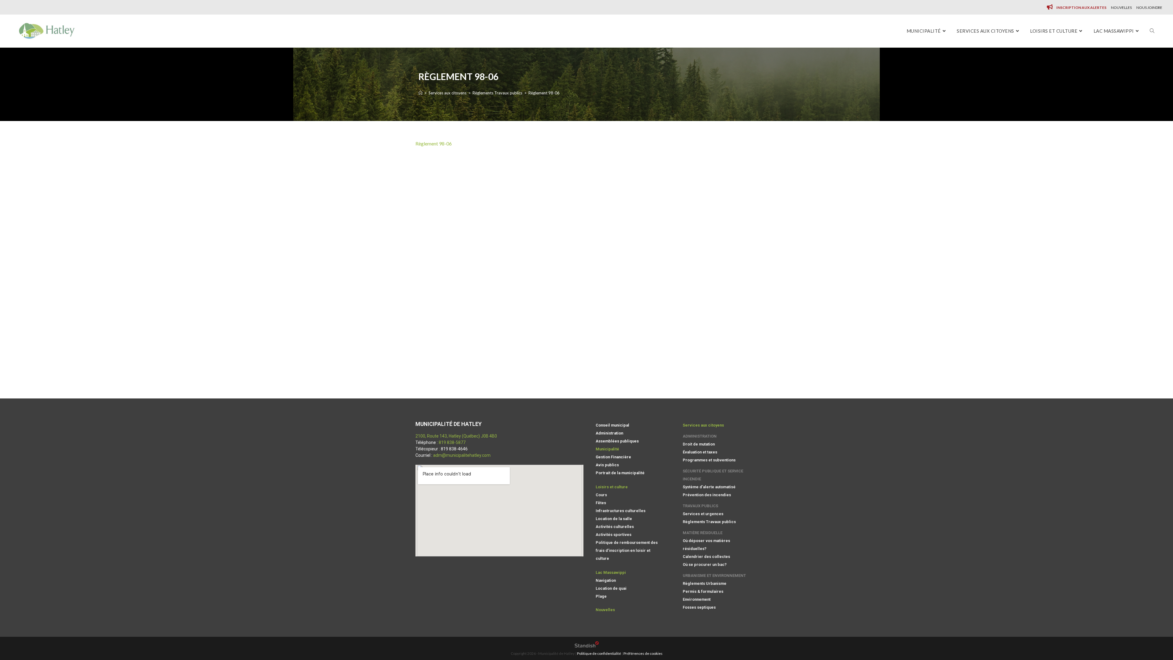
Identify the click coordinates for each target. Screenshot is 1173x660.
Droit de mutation (699, 444)
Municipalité (607, 449)
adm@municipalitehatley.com (462, 455)
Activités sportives (613, 534)
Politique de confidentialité (599, 653)
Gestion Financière (613, 457)
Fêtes (601, 503)
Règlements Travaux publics (709, 521)
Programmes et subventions (709, 460)
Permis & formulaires (703, 591)
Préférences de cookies (643, 653)
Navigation (606, 580)
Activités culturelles (615, 526)
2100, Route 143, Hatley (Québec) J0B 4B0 (456, 436)
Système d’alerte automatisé (709, 487)
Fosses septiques (699, 607)
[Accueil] (420, 92)
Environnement (697, 599)
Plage (601, 596)
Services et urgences (703, 514)
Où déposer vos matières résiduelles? (706, 544)
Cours (601, 495)
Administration (609, 433)
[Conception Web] (587, 646)
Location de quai (611, 588)
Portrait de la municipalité (620, 473)
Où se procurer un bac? (705, 564)
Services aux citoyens (703, 425)
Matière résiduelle (702, 532)
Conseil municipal (612, 425)
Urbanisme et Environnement (714, 575)
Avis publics (607, 465)
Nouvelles (1121, 7)
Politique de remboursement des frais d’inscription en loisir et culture (627, 550)
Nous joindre (1149, 7)
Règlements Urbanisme (704, 583)
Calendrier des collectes (706, 556)
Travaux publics (700, 506)
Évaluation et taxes (700, 452)
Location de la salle (614, 518)
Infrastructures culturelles (620, 510)
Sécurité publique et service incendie (713, 475)
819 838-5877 (452, 442)
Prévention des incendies (707, 495)
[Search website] (1152, 31)
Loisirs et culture (612, 487)
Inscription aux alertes (1081, 7)
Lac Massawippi (611, 572)
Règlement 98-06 (433, 143)
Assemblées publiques (617, 441)
